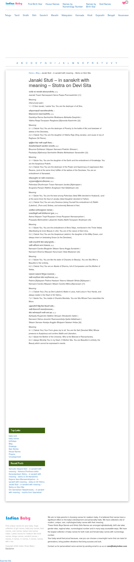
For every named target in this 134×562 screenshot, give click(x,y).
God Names (105, 3)
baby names (14, 438)
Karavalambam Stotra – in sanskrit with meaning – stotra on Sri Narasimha (25, 475)
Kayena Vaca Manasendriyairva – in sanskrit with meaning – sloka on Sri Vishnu (27, 480)
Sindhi (26, 15)
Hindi (89, 15)
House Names (52, 3)
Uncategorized (15, 456)
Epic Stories (14, 449)
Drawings (12, 446)
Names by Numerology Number (73, 5)
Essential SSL (5, 560)
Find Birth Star (35, 3)
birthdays (12, 441)
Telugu (8, 15)
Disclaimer (9, 548)
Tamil (16, 15)
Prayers (12, 454)
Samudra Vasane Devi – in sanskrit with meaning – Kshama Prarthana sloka (25, 470)
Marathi (54, 15)
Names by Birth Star (91, 5)
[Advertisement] (67, 38)
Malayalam (67, 15)
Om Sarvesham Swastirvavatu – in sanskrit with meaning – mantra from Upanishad (26, 491)
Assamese (123, 15)
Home (31, 73)
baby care (13, 435)
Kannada (80, 15)
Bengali (111, 15)
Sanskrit (44, 15)
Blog (38, 73)
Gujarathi (100, 15)
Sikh (34, 15)
